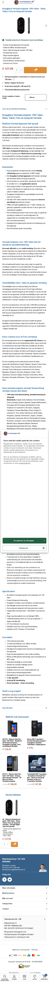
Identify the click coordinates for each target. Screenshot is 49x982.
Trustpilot (37, 972)
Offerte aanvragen (33, 98)
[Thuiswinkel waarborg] (24, 966)
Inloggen (14, 979)
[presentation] (44, 25)
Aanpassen (23, 548)
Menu (24, 979)
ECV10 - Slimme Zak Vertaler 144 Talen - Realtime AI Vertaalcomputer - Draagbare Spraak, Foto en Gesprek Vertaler (12, 742)
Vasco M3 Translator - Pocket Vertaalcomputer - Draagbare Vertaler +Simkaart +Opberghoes (37, 741)
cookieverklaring (24, 463)
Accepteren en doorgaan (24, 541)
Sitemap (34, 950)
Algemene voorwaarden (21, 950)
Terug (3, 2)
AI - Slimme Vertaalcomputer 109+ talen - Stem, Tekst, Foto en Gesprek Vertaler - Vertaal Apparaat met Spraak (12, 822)
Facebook (4, 879)
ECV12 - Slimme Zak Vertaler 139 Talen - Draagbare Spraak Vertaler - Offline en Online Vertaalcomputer (12, 777)
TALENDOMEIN (37, 962)
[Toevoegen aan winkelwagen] (14, 844)
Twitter (10, 879)
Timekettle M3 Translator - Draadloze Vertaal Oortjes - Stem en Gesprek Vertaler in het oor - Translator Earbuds (37, 777)
